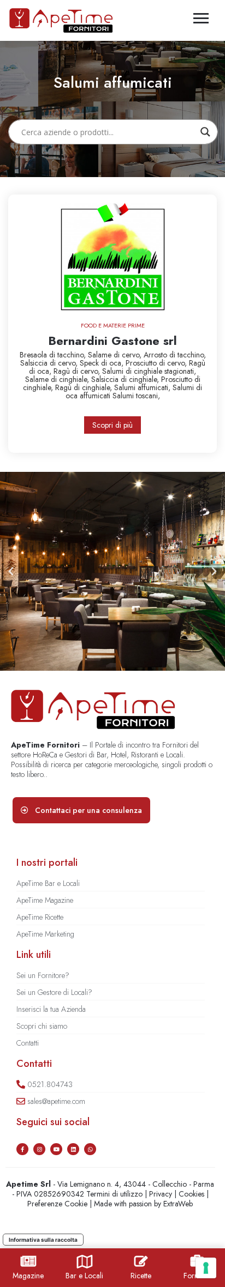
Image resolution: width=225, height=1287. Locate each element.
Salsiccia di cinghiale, (126, 379)
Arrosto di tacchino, (175, 354)
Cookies (191, 1193)
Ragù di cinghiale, (84, 387)
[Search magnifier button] (205, 131)
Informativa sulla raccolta (43, 1239)
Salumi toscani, (136, 395)
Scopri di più (112, 425)
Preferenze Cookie (57, 1203)
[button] (10, 571)
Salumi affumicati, (143, 387)
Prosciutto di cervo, (157, 362)
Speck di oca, (103, 362)
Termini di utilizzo (114, 1193)
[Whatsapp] (90, 1149)
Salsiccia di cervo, (50, 362)
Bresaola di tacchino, (54, 354)
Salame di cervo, (116, 354)
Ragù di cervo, (78, 371)
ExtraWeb (178, 1203)
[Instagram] (39, 1149)
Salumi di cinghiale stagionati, (149, 371)
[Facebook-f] (22, 1149)
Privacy (160, 1193)
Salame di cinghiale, (58, 379)
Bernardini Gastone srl (112, 340)
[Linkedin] (73, 1149)
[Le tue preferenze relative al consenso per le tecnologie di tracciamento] (206, 1268)
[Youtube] (56, 1149)
